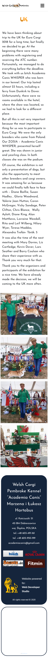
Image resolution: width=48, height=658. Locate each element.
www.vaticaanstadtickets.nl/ (25, 653)
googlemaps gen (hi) (23, 653)
